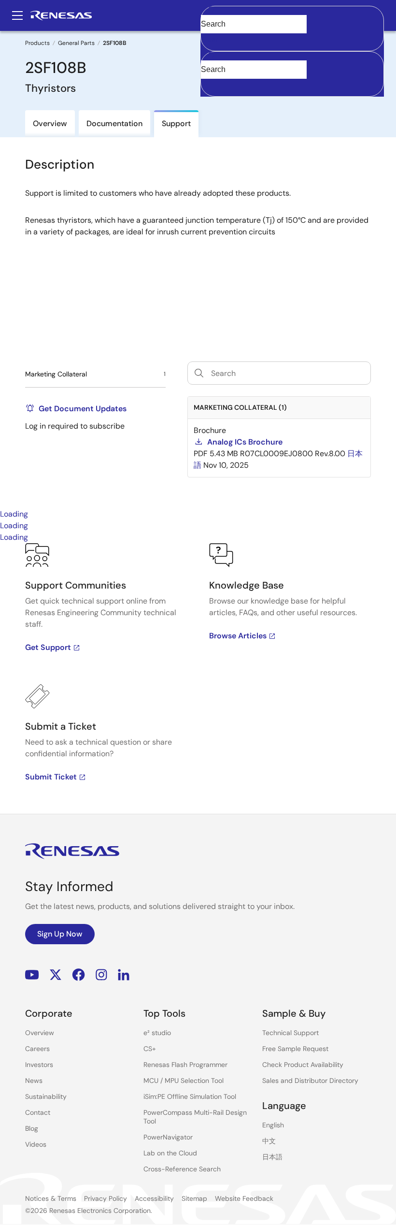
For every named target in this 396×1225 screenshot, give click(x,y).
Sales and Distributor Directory (310, 1080)
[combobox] (292, 74)
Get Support (48, 647)
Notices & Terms (50, 1198)
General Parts (76, 43)
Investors (39, 1064)
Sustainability (46, 1096)
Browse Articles (238, 636)
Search (292, 15)
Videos (35, 1144)
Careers (37, 1048)
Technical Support (290, 1032)
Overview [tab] (50, 123)
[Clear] (209, 84)
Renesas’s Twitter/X (55, 974)
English (273, 1125)
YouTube (32, 974)
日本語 (272, 1157)
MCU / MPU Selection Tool (183, 1080)
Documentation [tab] (114, 123)
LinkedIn (123, 974)
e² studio (157, 1032)
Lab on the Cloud (170, 1153)
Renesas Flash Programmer (185, 1064)
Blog (31, 1128)
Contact (37, 1112)
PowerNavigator (168, 1137)
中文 (269, 1141)
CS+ (149, 1048)
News (33, 1080)
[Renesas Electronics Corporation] (61, 15)
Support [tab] (176, 123)
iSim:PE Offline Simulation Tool (189, 1096)
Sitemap (194, 1198)
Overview (39, 1032)
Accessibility (154, 1198)
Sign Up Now (60, 934)
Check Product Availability (302, 1064)
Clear (209, 39)
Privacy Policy (105, 1198)
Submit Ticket (51, 777)
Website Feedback (244, 1198)
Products (37, 43)
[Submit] (211, 56)
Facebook (78, 974)
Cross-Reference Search (182, 1169)
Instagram (101, 974)
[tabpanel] (198, 678)
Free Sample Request (295, 1048)
